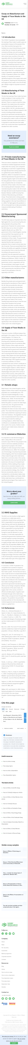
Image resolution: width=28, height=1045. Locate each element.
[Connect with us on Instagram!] (6, 933)
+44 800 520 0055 (6, 995)
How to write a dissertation (10, 770)
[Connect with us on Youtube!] (13, 933)
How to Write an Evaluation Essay (12, 808)
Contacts (4, 959)
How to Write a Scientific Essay (11, 788)
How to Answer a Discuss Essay (11, 833)
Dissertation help (6, 984)
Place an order (14, 147)
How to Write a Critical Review (11, 828)
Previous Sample (8, 728)
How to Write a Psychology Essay (12, 813)
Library (3, 969)
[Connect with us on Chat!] (13, 998)
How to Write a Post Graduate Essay (13, 817)
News (3, 944)
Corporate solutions (6, 956)
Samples (4, 987)
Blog (3, 966)
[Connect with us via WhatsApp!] (3, 998)
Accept (14, 1043)
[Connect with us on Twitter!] (10, 933)
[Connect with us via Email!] (10, 998)
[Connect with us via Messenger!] (6, 998)
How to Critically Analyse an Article (12, 792)
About (3, 942)
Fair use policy (5, 947)
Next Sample (20, 728)
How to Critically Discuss (10, 804)
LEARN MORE (14, 502)
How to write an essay (9, 761)
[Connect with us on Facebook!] (3, 933)
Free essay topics (8, 766)
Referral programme (6, 953)
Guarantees (4, 950)
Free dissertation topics (9, 775)
